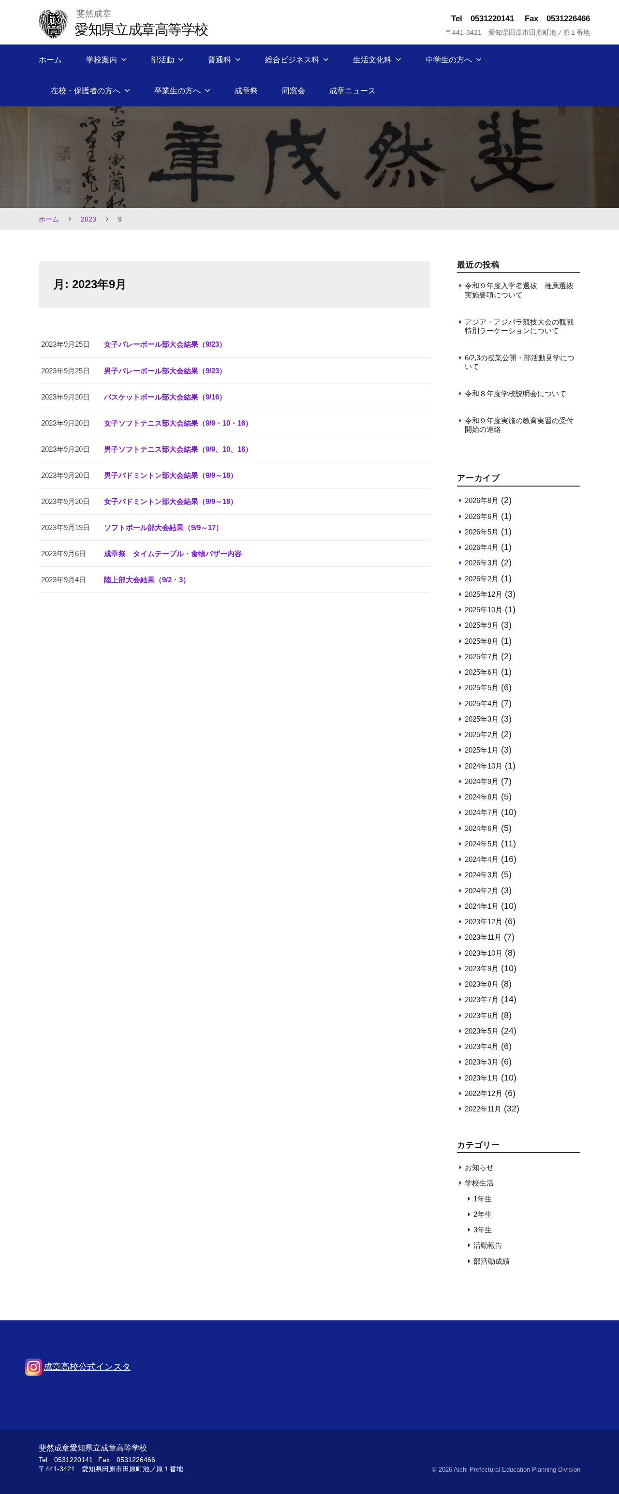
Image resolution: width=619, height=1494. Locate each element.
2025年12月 (483, 594)
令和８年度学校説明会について (515, 393)
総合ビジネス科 (292, 60)
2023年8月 (482, 984)
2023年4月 (482, 1046)
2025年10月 (483, 610)
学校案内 (101, 60)
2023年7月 (482, 999)
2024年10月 (483, 766)
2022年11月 (483, 1109)
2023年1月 (482, 1078)
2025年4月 (482, 703)
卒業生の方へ (177, 91)
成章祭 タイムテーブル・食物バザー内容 (173, 553)
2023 (88, 219)
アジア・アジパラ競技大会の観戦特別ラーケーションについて (519, 326)
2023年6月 (482, 1015)
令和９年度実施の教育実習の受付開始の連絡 (519, 424)
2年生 (482, 1214)
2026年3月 (482, 563)
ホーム (50, 60)
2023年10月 (483, 953)
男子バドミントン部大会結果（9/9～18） (170, 475)
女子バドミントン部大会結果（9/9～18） (170, 501)
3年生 (482, 1230)
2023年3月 (482, 1062)
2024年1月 (482, 906)
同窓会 (293, 91)
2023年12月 (483, 921)
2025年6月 (482, 672)
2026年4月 (482, 547)
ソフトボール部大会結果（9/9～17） (163, 527)
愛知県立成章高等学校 (140, 29)
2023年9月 (482, 968)
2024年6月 (482, 828)
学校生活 (479, 1183)
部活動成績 (491, 1261)
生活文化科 (372, 60)
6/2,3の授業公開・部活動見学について (520, 362)
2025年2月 (482, 734)
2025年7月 (482, 656)
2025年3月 (482, 719)
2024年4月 (482, 859)
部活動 (162, 60)
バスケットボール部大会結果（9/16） (165, 397)
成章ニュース (352, 91)
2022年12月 (483, 1093)
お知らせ (479, 1167)
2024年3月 (482, 875)
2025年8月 (482, 641)
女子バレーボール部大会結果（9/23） (165, 344)
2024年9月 (482, 781)
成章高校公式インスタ (87, 1367)
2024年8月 (482, 797)
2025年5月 (482, 687)
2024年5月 (482, 844)
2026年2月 (482, 579)
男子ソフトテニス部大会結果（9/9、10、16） (178, 449)
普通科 (219, 60)
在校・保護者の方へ (85, 91)
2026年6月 (482, 516)
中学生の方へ (449, 60)
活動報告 (487, 1245)
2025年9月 (482, 625)
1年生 (482, 1199)
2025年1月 (482, 750)
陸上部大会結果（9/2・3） (147, 580)
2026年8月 (482, 500)
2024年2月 (482, 891)
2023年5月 (482, 1031)
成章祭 (246, 91)
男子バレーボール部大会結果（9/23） (165, 371)
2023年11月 (483, 937)
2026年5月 (482, 532)
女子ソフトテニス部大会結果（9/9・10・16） (178, 423)
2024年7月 (482, 812)
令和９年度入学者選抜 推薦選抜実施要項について (519, 289)
